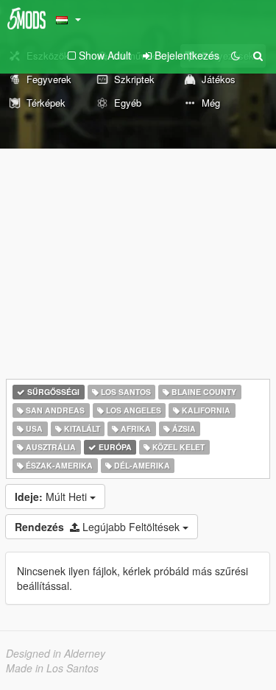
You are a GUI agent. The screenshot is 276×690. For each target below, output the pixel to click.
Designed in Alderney (55, 653)
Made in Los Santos (52, 668)
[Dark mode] (235, 55)
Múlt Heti (52, 496)
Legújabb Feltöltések (99, 526)
